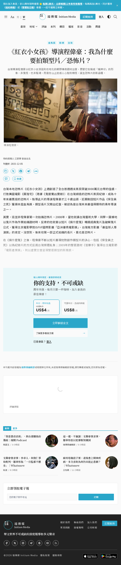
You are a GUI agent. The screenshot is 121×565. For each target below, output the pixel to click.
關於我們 (65, 522)
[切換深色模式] (108, 17)
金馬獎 (51, 42)
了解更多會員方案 (45, 333)
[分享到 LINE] (35, 171)
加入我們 (92, 522)
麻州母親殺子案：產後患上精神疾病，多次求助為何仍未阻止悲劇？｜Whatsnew (82, 461)
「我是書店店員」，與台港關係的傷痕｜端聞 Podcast (22, 438)
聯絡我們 (79, 522)
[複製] (5, 171)
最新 (7, 428)
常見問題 (65, 527)
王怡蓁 (66, 469)
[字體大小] (12, 17)
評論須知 (14, 406)
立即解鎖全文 (60, 323)
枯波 (5, 469)
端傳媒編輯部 (28, 367)
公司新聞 (92, 527)
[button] (32, 26)
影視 (61, 42)
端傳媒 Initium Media (25, 555)
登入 (49, 341)
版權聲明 (79, 527)
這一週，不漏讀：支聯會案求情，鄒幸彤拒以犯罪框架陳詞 (82, 438)
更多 (15, 428)
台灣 (70, 42)
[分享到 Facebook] (20, 171)
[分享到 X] (13, 171)
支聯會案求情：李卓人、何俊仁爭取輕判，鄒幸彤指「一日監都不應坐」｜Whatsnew (22, 461)
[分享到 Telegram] (28, 171)
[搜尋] (114, 17)
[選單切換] (36, 26)
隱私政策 (45, 555)
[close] (117, 5)
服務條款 (57, 555)
